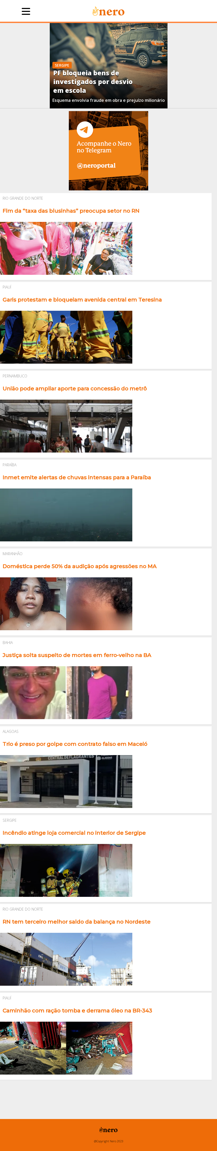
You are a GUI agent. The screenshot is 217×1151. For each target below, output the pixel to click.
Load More (108, 1090)
